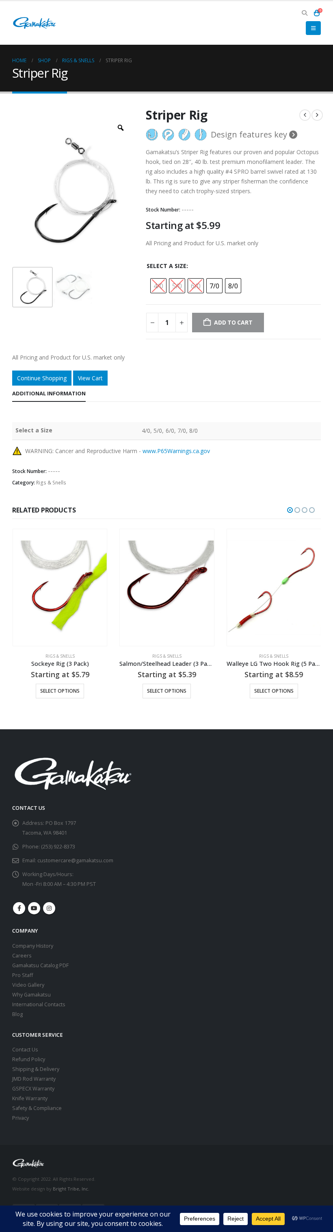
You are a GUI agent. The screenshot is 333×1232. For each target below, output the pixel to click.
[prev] (305, 115)
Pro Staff (22, 975)
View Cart (90, 378)
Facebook (19, 908)
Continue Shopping (42, 378)
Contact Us (25, 1049)
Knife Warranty (30, 1098)
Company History (32, 945)
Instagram (49, 908)
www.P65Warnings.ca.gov (176, 451)
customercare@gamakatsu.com (75, 860)
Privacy (20, 1117)
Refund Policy (28, 1059)
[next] (317, 115)
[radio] (158, 286)
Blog (17, 1014)
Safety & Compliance (37, 1108)
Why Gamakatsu (31, 994)
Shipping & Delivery (35, 1069)
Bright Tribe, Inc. (71, 1189)
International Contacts (38, 1004)
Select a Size (166, 266)
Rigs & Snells (51, 482)
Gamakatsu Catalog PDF (40, 965)
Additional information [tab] (49, 393)
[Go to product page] (60, 587)
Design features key (250, 135)
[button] (304, 13)
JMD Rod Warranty (34, 1078)
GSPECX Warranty (33, 1088)
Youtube (34, 908)
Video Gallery (28, 984)
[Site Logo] (34, 23)
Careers (22, 955)
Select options (60, 690)
